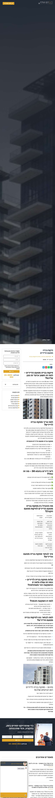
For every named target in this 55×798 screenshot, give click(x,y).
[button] (39, 3)
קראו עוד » (51, 780)
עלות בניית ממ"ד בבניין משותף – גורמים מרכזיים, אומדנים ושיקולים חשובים (41, 786)
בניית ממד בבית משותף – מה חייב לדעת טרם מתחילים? (41, 764)
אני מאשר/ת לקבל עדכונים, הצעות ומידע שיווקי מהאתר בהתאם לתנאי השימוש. (12, 367)
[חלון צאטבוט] (13, 779)
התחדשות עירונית (46, 356)
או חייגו (11, 376)
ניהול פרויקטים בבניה (35, 356)
